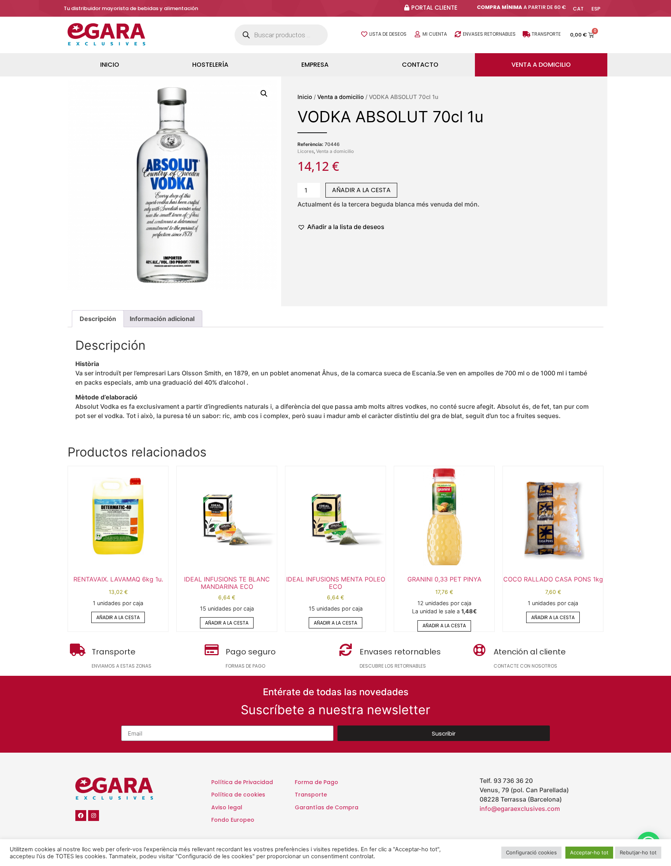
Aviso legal (226, 807)
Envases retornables (489, 34)
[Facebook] (80, 815)
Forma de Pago (316, 782)
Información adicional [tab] (162, 319)
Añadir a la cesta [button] (118, 617)
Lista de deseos (388, 34)
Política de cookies (238, 794)
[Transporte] (526, 34)
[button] (264, 94)
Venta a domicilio (541, 64)
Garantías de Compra (326, 807)
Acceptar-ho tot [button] (589, 852)
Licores (305, 151)
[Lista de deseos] (364, 34)
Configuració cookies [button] (531, 852)
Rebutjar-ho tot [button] (638, 852)
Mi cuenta (434, 34)
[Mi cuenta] (417, 34)
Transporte (546, 34)
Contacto (420, 64)
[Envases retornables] (458, 34)
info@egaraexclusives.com (520, 808)
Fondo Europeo (232, 820)
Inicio (109, 64)
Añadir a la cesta (361, 190)
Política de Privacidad (242, 782)
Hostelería (210, 64)
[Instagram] (93, 815)
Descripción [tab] (98, 319)
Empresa (315, 64)
